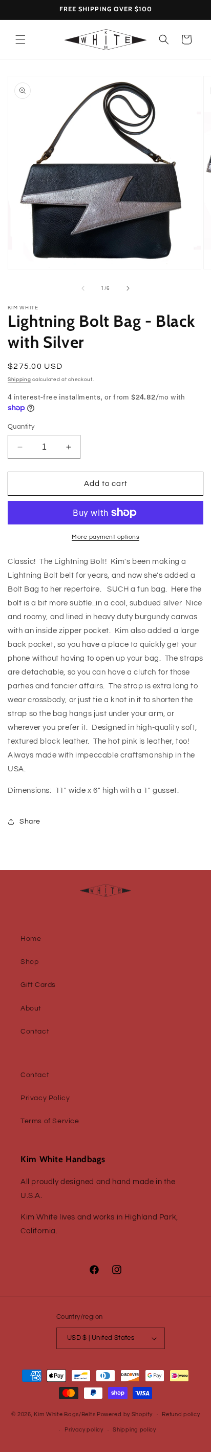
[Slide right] (128, 288)
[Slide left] (83, 288)
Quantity (21, 426)
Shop (29, 961)
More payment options (105, 537)
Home (30, 938)
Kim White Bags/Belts (64, 1414)
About (30, 1008)
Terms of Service (49, 1121)
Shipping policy (134, 1430)
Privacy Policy (45, 1098)
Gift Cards (38, 984)
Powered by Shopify (125, 1414)
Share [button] (29, 821)
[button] (20, 39)
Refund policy (181, 1414)
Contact (34, 1031)
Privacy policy (84, 1430)
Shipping (19, 379)
